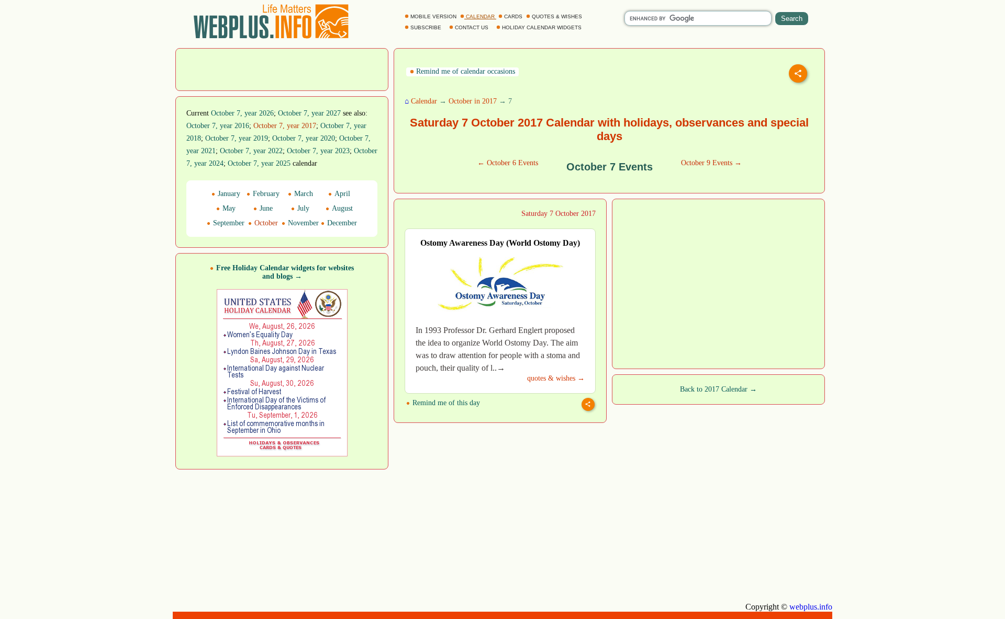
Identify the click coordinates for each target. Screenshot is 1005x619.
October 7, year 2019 (236, 138)
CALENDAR (480, 16)
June (265, 208)
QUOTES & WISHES (557, 16)
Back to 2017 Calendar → (718, 389)
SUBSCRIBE (426, 27)
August (341, 208)
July (302, 208)
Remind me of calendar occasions (464, 71)
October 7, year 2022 (251, 151)
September (227, 223)
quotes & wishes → (556, 378)
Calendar (424, 101)
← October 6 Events (507, 163)
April (341, 194)
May (228, 208)
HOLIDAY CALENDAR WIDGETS (541, 27)
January (228, 194)
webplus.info (810, 606)
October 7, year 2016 (217, 126)
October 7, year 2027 (309, 113)
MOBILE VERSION (433, 16)
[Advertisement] (282, 68)
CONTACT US (471, 27)
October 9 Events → (711, 163)
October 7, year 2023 (318, 151)
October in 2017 (473, 101)
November (302, 223)
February (265, 194)
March (302, 194)
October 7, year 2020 (303, 138)
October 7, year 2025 (259, 163)
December (341, 223)
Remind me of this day (445, 403)
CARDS (513, 16)
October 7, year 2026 (242, 113)
